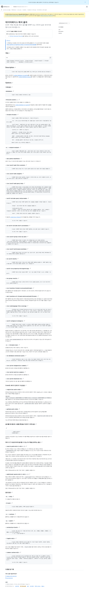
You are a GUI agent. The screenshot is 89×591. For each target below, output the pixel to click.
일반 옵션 (8, 492)
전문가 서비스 (37, 586)
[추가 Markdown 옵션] (69, 23)
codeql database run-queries (21, 75)
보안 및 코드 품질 (6, 9)
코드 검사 (19, 9)
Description (9, 67)
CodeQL (24, 9)
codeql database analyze (25, 76)
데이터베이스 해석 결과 (42, 9)
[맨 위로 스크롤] (86, 588)
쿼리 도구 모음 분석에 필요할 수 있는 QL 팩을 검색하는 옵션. (23, 442)
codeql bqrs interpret (15, 217)
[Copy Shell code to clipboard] (50, 58)
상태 (28, 586)
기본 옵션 (8, 87)
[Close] (85, 2)
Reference (14, 9)
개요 (7, 53)
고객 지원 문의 (10, 578)
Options (8, 83)
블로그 (43, 586)
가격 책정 (32, 586)
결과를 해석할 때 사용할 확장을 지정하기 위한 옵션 (20, 424)
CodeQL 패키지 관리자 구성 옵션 (15, 385)
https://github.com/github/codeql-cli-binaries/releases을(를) (21, 44)
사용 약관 (17, 586)
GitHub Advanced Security (16, 36)
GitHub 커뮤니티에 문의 (12, 576)
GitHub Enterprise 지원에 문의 (46, 15)
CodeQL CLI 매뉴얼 (32, 9)
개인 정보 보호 (23, 586)
